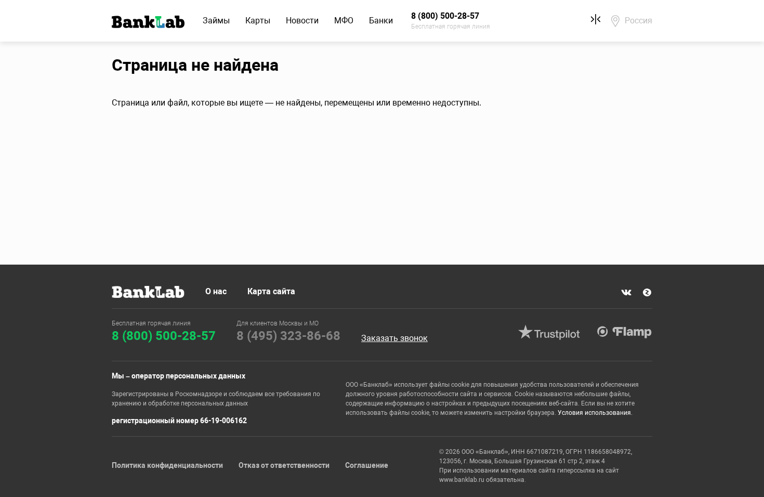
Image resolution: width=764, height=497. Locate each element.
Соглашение (366, 465)
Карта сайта (271, 291)
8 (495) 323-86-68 (288, 336)
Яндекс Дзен (647, 292)
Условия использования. (595, 412)
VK (626, 292)
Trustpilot (549, 332)
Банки (381, 20)
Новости (302, 20)
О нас (216, 291)
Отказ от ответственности (284, 465)
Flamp (624, 332)
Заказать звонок (394, 338)
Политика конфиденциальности (167, 465)
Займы (216, 20)
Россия (638, 20)
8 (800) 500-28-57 (164, 336)
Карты (257, 20)
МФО (343, 20)
